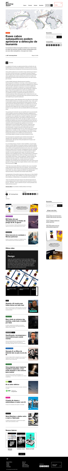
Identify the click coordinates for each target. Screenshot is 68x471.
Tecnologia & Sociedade (9, 348)
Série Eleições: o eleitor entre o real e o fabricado (16, 417)
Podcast (7, 300)
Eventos (7, 464)
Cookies (7, 465)
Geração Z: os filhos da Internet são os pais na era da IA (16, 352)
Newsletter (41, 5)
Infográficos (8, 397)
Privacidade (8, 466)
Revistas (35, 5)
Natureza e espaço (8, 316)
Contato (7, 463)
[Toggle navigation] (51, 5)
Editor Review (7, 198)
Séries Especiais (8, 413)
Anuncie (23, 463)
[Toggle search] (46, 5)
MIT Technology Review (12, 55)
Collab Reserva (25, 464)
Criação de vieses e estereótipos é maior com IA (16, 401)
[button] (37, 291)
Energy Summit (14, 391)
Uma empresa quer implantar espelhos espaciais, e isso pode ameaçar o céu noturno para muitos (16, 369)
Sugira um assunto (25, 465)
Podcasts (30, 5)
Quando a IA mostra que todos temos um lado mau (15, 304)
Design (11, 256)
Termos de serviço (25, 466)
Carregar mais (21, 454)
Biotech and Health (8, 232)
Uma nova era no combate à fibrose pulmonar (15, 236)
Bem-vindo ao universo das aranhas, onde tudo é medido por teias (16, 321)
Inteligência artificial (9, 216)
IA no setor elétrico (12, 384)
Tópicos (24, 5)
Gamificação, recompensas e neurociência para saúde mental (16, 336)
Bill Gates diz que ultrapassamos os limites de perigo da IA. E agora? (15, 220)
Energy (7, 381)
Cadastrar (60, 205)
